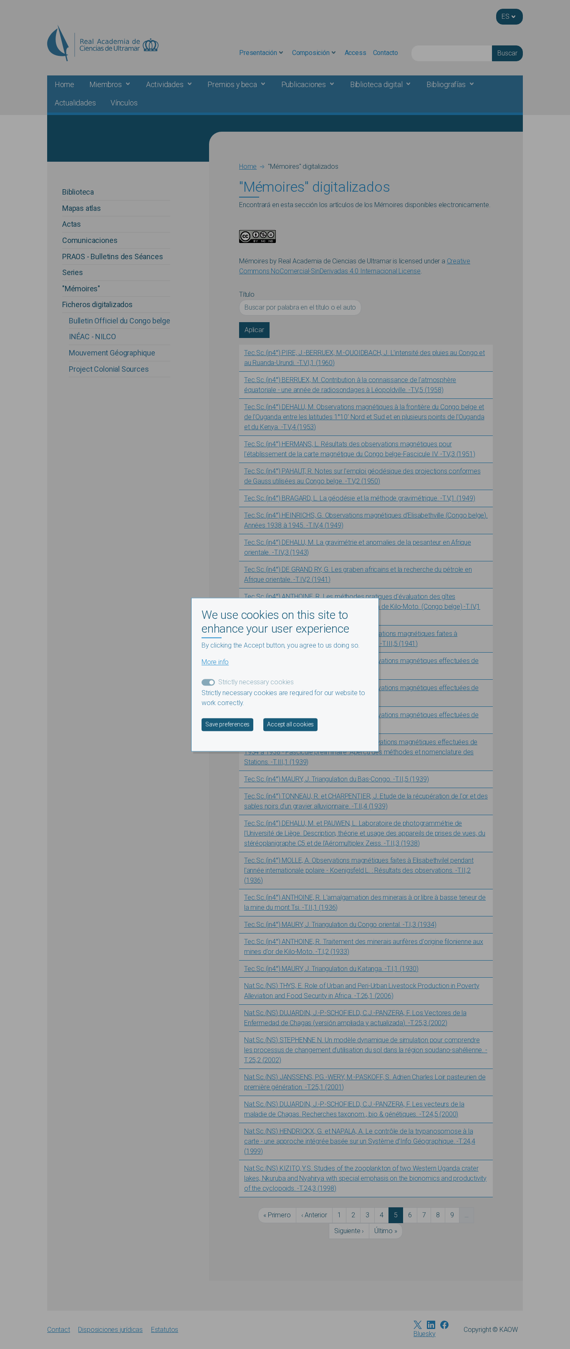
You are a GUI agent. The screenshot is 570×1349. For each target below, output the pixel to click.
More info (215, 662)
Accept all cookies (290, 724)
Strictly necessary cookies (256, 682)
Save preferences (227, 724)
